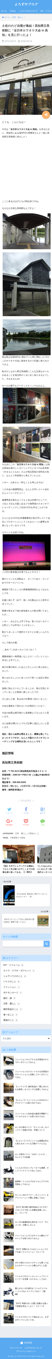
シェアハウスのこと (14, 976)
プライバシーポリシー (26, 1351)
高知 (23, 837)
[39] (26, 231)
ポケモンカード (12, 992)
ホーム (4, 11)
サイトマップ (16, 1348)
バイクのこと (11, 981)
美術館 (15, 837)
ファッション (11, 987)
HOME (27, 1342)
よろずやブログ (26, 4)
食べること (10, 1014)
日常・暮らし (21, 833)
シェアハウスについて (28, 11)
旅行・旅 (9, 998)
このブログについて (33, 1348)
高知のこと (34, 833)
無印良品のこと (12, 1009)
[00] (26, 552)
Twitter (13, 11)
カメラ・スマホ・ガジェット (18, 970)
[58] (26, 444)
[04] (26, 284)
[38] (26, 405)
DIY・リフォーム (13, 965)
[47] (26, 337)
